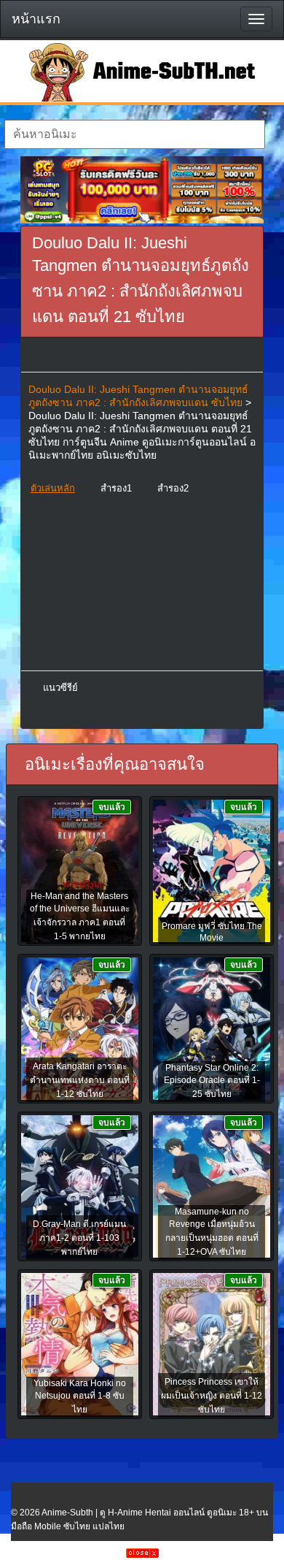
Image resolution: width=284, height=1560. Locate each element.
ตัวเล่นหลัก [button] (53, 488)
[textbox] (135, 134)
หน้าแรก (36, 19)
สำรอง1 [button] (116, 488)
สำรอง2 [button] (173, 488)
